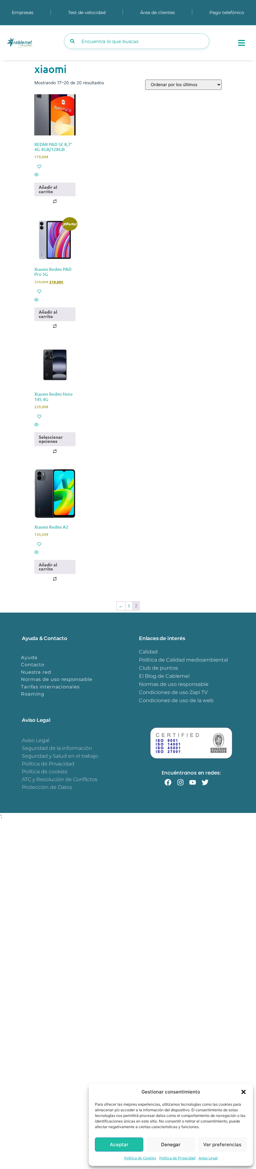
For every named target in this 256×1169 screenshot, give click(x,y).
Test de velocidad (87, 12)
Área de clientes (157, 12)
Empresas (22, 12)
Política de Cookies (140, 1157)
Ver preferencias (222, 1144)
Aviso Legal (208, 1157)
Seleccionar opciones (51, 439)
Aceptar (119, 1144)
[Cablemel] (32, 43)
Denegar (170, 1144)
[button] (243, 1092)
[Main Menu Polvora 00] (241, 43)
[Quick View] (55, 175)
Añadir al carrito (48, 189)
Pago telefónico (226, 12)
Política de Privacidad (177, 1157)
